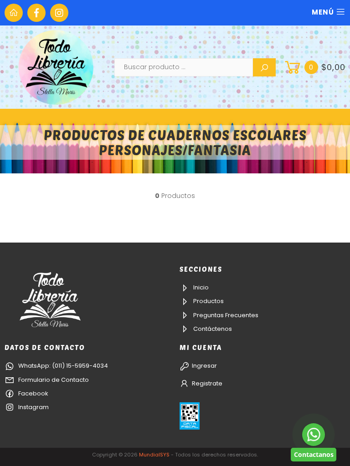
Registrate (207, 383)
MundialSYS (154, 454)
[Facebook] (36, 13)
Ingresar (204, 365)
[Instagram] (59, 13)
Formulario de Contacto (53, 379)
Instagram (33, 407)
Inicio (200, 287)
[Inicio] (14, 13)
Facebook (32, 393)
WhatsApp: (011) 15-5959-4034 (62, 365)
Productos (208, 301)
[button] (314, 67)
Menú (323, 12)
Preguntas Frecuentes (225, 315)
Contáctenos (212, 328)
